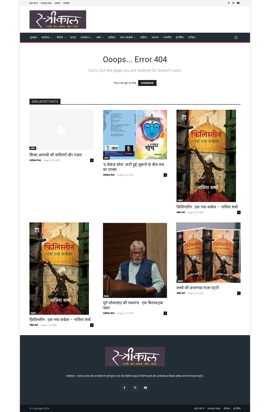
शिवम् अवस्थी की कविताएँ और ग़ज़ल (55, 155)
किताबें (106, 296)
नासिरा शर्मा (181, 212)
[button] (236, 37)
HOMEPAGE (147, 83)
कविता (33, 148)
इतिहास (180, 281)
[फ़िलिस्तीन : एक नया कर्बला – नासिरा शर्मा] (209, 156)
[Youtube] (238, 3)
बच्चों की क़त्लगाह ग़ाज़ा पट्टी (198, 287)
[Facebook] (228, 3)
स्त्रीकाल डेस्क (35, 160)
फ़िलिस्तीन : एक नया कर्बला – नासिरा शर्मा (207, 207)
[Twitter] (233, 3)
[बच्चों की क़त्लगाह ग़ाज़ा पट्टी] (209, 252)
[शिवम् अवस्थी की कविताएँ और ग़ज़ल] (61, 130)
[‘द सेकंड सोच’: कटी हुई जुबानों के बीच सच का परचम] (135, 135)
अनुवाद (180, 200)
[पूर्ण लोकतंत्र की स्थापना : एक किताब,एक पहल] (135, 260)
